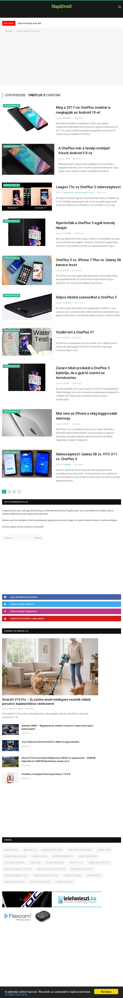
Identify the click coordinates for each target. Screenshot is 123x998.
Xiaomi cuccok (73, 875)
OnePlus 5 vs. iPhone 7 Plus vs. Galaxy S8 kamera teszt (88, 262)
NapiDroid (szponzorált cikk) (78, 193)
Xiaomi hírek (94, 875)
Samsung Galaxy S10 (16, 875)
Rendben (106, 992)
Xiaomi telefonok (40, 882)
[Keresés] (119, 7)
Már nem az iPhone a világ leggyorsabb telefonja (86, 415)
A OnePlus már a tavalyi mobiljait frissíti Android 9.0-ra (84, 150)
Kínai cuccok (40, 856)
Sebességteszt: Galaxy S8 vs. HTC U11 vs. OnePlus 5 (86, 456)
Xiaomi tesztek (64, 882)
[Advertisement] (61, 63)
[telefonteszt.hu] (77, 906)
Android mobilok (11, 106)
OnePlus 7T (76, 863)
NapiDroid (61, 6)
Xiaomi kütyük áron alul (29, 23)
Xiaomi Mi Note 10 (14, 882)
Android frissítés (52, 850)
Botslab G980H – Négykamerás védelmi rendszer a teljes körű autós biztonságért (57, 727)
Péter (66, 271)
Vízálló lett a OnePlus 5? (75, 332)
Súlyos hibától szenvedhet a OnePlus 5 (86, 297)
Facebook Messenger (80, 850)
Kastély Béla (15, 709)
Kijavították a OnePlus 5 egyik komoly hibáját (85, 225)
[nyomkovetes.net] (27, 924)
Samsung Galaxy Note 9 (18, 869)
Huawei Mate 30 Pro (15, 856)
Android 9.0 (11, 850)
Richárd (67, 118)
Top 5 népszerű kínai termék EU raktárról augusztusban (50, 742)
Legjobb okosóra (14, 863)
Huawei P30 (104, 850)
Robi (68, 159)
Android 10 (30, 850)
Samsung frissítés (99, 863)
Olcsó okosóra (54, 863)
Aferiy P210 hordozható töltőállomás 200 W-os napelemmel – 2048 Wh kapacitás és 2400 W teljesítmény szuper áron (59, 759)
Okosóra (35, 863)
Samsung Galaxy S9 (82, 869)
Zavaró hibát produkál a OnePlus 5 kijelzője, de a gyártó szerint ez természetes (83, 373)
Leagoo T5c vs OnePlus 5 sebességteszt (88, 187)
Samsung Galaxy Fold (46, 875)
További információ (16, 994)
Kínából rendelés (63, 856)
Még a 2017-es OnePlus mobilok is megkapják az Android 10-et (83, 109)
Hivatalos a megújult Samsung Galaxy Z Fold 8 (46, 774)
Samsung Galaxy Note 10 (51, 869)
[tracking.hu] (27, 906)
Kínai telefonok (88, 856)
